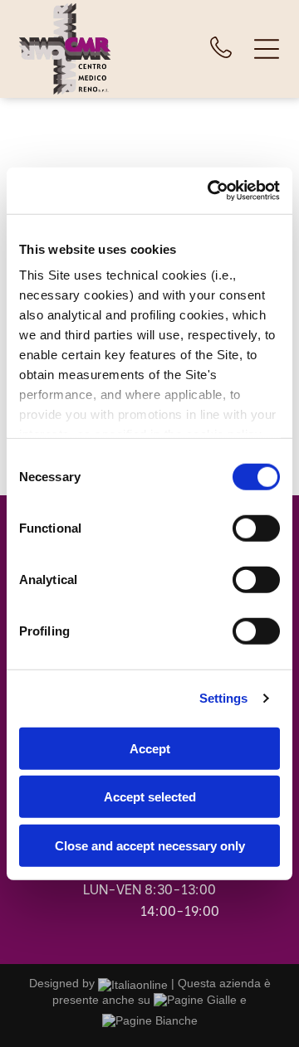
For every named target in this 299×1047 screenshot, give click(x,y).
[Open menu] (266, 49)
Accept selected (150, 797)
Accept (150, 748)
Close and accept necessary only (150, 845)
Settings (223, 698)
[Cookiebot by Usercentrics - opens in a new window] (211, 191)
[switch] (256, 527)
